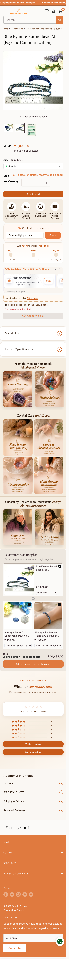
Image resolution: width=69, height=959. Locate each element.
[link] (19, 580)
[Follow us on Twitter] (12, 894)
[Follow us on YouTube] (31, 894)
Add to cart (33, 194)
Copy (48, 281)
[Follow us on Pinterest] (24, 894)
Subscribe (14, 948)
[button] (60, 11)
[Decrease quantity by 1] (25, 182)
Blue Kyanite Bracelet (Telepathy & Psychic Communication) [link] (46, 634)
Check (52, 235)
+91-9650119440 (57, 2)
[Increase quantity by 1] (46, 182)
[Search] (59, 20)
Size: (13, 160)
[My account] (53, 11)
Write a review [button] (33, 744)
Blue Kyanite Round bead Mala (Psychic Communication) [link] (46, 568)
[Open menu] (5, 11)
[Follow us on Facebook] (5, 894)
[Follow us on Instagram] (18, 894)
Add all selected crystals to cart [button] (33, 664)
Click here (32, 298)
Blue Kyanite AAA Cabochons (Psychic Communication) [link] (15, 634)
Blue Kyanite (17, 29)
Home (5, 29)
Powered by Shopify (13, 910)
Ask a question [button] (33, 752)
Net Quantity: (11, 181)
